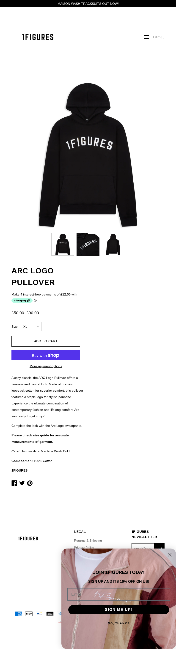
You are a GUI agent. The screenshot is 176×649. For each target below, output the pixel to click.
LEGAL (80, 531)
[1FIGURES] (37, 37)
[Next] (153, 154)
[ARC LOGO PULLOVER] (62, 244)
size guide (41, 435)
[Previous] (23, 154)
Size (14, 326)
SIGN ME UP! (119, 610)
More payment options (46, 366)
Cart (159, 37)
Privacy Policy (84, 547)
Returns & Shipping (88, 540)
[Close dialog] (169, 555)
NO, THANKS (119, 623)
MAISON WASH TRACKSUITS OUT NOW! (88, 3)
